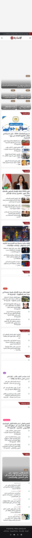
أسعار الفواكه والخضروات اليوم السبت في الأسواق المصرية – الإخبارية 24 (12, 142)
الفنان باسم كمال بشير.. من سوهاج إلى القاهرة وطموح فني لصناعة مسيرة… (11, 486)
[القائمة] (30, 38)
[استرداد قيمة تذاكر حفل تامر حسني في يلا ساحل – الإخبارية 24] (29, 381)
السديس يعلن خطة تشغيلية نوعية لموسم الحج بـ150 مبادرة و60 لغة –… (12, 348)
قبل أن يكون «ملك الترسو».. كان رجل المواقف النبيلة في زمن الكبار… (11, 389)
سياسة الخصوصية (14, 531)
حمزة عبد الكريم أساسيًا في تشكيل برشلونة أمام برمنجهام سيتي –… (12, 263)
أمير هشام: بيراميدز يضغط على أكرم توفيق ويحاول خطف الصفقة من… (12, 256)
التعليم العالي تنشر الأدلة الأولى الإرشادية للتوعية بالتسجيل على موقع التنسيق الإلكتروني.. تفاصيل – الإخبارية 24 (16, 426)
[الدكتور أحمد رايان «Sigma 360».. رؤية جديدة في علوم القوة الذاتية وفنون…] (23, 104)
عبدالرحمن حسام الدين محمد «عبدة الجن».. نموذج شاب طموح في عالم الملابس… (11, 494)
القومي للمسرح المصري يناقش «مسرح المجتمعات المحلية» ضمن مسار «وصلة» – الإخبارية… (11, 395)
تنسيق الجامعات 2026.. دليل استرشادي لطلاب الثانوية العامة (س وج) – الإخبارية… (16, 136)
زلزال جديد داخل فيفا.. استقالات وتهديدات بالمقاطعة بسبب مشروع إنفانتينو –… (11, 250)
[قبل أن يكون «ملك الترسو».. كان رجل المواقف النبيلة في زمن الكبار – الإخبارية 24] (29, 387)
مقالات (27, 76)
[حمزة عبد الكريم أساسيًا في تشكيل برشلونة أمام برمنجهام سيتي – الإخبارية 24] (26, 263)
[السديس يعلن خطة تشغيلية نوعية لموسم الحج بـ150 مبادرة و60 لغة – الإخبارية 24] (29, 346)
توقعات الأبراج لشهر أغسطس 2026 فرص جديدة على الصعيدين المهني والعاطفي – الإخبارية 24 (11, 446)
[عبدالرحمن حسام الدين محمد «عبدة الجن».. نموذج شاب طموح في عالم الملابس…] (8, 94)
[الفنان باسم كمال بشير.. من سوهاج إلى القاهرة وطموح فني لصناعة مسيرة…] (23, 94)
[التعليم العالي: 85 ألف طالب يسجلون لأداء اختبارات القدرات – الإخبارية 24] (29, 430)
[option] (16, 92)
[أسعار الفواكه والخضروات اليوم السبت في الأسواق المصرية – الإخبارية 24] (26, 143)
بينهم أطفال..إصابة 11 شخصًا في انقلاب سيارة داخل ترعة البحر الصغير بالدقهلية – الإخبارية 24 (11, 298)
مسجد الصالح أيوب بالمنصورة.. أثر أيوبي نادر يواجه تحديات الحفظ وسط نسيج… (11, 342)
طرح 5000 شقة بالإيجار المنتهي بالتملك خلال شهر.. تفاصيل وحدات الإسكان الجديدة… (16, 193)
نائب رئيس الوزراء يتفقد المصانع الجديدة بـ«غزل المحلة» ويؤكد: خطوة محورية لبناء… (11, 206)
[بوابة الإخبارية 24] (16, 37)
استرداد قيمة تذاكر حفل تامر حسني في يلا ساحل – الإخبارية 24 (12, 383)
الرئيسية (26, 531)
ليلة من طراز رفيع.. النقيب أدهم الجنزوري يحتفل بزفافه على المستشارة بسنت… (11, 510)
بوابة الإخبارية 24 (9, 528)
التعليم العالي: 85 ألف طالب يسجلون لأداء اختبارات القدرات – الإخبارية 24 (11, 432)
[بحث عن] (2, 38)
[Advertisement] (16, 16)
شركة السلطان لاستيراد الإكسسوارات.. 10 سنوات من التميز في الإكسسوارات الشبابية (11, 518)
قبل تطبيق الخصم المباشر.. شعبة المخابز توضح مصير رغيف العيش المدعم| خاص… (11, 200)
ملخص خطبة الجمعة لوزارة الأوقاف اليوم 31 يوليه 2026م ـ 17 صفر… (11, 155)
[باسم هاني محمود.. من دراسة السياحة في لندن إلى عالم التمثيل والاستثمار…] (16, 81)
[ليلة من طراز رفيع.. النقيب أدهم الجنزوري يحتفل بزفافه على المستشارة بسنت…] (8, 104)
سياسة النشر (6, 531)
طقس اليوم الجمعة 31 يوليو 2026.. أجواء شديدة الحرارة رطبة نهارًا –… (11, 162)
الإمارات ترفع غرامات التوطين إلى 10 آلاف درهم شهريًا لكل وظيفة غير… (11, 336)
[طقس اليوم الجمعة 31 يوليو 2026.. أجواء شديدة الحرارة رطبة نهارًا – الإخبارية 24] (26, 163)
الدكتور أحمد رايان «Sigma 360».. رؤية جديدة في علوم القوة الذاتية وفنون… (11, 502)
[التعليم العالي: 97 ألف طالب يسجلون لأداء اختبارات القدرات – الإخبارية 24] (26, 149)
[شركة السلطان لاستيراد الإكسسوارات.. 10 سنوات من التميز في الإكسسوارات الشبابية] (26, 517)
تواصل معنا (21, 531)
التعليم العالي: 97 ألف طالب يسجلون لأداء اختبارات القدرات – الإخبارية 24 (11, 149)
